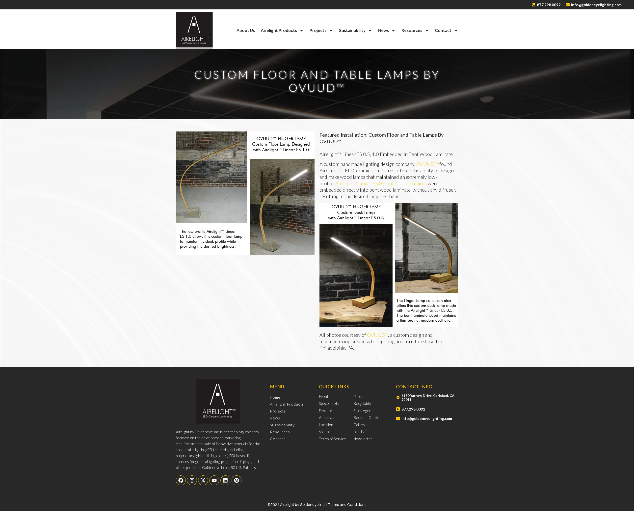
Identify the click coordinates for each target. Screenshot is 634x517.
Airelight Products (279, 30)
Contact (443, 30)
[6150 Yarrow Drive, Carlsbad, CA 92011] (398, 398)
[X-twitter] (203, 480)
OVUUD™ (426, 164)
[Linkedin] (225, 480)
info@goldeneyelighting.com (596, 4)
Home (275, 397)
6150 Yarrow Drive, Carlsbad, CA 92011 (427, 397)
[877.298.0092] (533, 5)
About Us (246, 30)
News (383, 30)
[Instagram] (192, 480)
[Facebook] (181, 480)
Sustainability (352, 30)
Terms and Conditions (347, 504)
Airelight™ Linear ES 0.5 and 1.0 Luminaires (381, 183)
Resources (411, 30)
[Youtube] (214, 480)
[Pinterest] (236, 480)
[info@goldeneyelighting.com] (568, 5)
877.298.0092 (549, 4)
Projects (318, 30)
